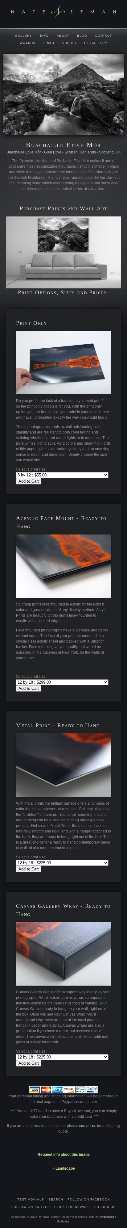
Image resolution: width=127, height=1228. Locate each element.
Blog (82, 35)
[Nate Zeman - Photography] (63, 11)
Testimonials (30, 1199)
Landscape (65, 1168)
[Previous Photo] (1, 100)
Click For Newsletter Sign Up (85, 1207)
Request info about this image (64, 1154)
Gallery (23, 35)
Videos (69, 43)
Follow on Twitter (30, 1207)
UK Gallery (95, 43)
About (63, 35)
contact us (88, 1126)
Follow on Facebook (89, 1199)
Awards (27, 43)
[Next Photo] (125, 100)
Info (44, 35)
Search (55, 1199)
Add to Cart (28, 481)
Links (48, 43)
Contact (103, 35)
